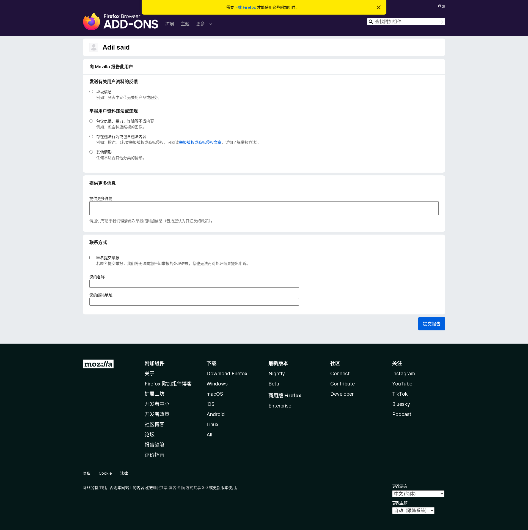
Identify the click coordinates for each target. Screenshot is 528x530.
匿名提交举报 (107, 257)
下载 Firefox (245, 7)
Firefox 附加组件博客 (168, 384)
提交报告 (432, 324)
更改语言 (400, 486)
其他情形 (104, 152)
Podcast (401, 414)
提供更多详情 (100, 198)
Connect (340, 373)
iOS (211, 404)
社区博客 (154, 424)
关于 (150, 373)
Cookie (105, 473)
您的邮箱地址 (102, 295)
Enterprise (279, 406)
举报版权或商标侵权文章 (200, 142)
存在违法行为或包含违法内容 (121, 136)
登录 (441, 6)
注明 (102, 487)
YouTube (402, 384)
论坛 (150, 434)
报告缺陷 (154, 445)
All (209, 434)
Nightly (276, 373)
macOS (215, 394)
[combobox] (406, 21)
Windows (217, 384)
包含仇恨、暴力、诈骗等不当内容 (125, 121)
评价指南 (154, 455)
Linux (213, 424)
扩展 (169, 23)
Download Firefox (227, 373)
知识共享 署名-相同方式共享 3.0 (180, 487)
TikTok (400, 394)
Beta (273, 384)
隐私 (86, 473)
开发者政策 (157, 414)
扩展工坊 (154, 394)
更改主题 (400, 503)
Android (216, 414)
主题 (185, 23)
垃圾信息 (104, 91)
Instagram (403, 373)
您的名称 (98, 277)
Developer (342, 394)
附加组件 (154, 363)
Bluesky (401, 404)
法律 (124, 473)
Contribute (342, 384)
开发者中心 (157, 404)
